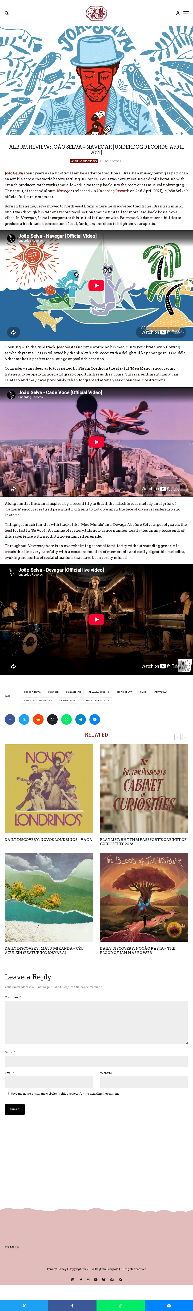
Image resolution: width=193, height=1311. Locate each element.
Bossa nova (33, 692)
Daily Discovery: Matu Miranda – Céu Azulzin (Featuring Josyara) (44, 950)
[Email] (52, 719)
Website (106, 1073)
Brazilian (74, 692)
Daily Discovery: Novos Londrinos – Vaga (48, 840)
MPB (144, 692)
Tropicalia (68, 700)
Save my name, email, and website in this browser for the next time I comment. (65, 1093)
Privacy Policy (56, 1269)
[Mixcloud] (112, 1280)
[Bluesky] (104, 1280)
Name (10, 1052)
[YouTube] (96, 1280)
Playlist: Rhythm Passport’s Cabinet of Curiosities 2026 (143, 842)
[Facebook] (81, 1280)
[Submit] (38, 719)
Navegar (162, 692)
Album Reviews (84, 161)
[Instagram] (88, 1280)
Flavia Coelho (99, 692)
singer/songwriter (38, 700)
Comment (13, 997)
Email (9, 1073)
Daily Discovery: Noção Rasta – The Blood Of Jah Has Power (137, 950)
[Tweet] (24, 719)
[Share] (10, 719)
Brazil (54, 692)
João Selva (125, 692)
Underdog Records (113, 191)
